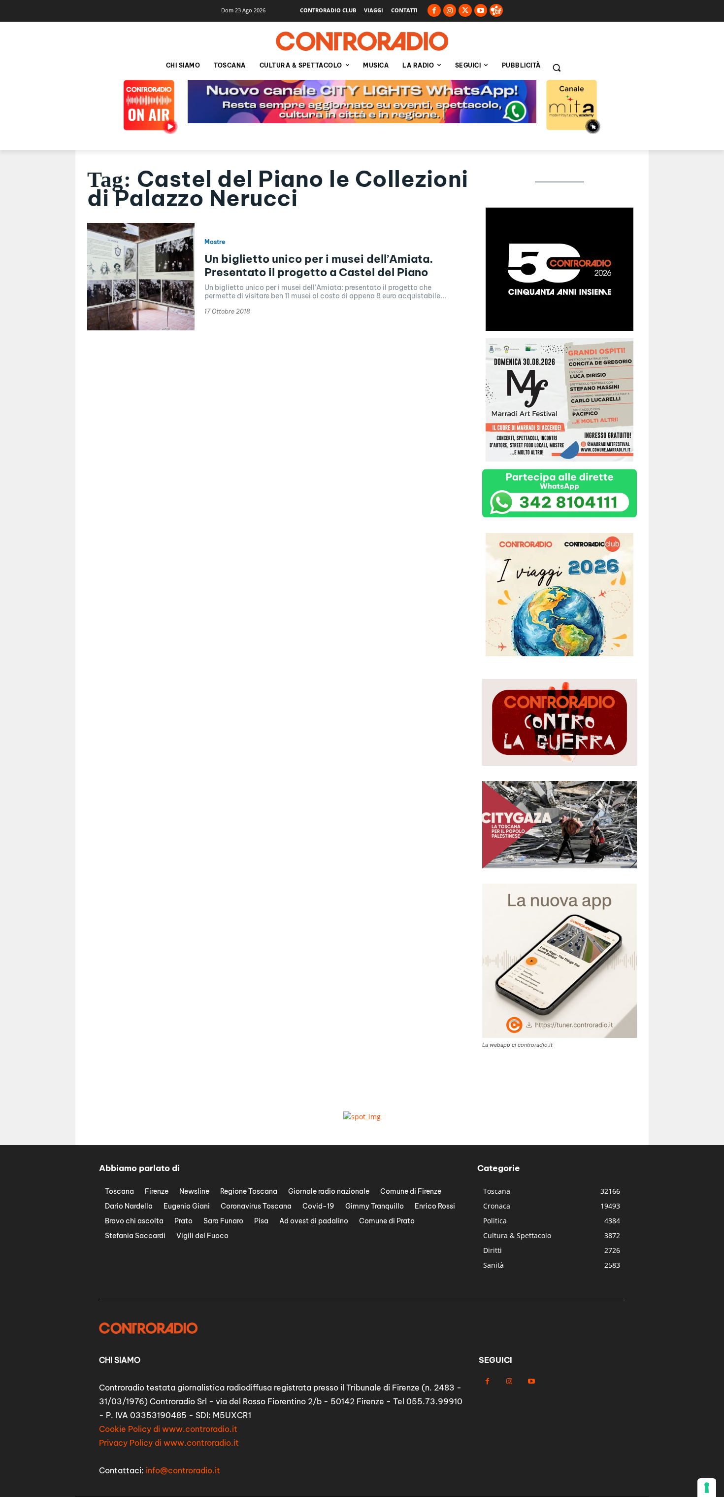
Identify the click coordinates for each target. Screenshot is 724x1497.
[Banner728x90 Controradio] (362, 120)
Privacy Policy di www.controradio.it (169, 1443)
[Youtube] (481, 10)
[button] (556, 67)
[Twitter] (465, 10)
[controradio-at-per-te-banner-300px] (559, 328)
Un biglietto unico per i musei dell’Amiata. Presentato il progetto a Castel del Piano (318, 265)
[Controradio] (362, 41)
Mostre (214, 242)
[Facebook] (434, 10)
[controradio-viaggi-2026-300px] (559, 458)
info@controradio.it (183, 1470)
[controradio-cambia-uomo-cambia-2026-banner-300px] (559, 653)
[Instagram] (450, 10)
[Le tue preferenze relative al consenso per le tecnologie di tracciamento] (706, 1487)
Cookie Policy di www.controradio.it (168, 1429)
